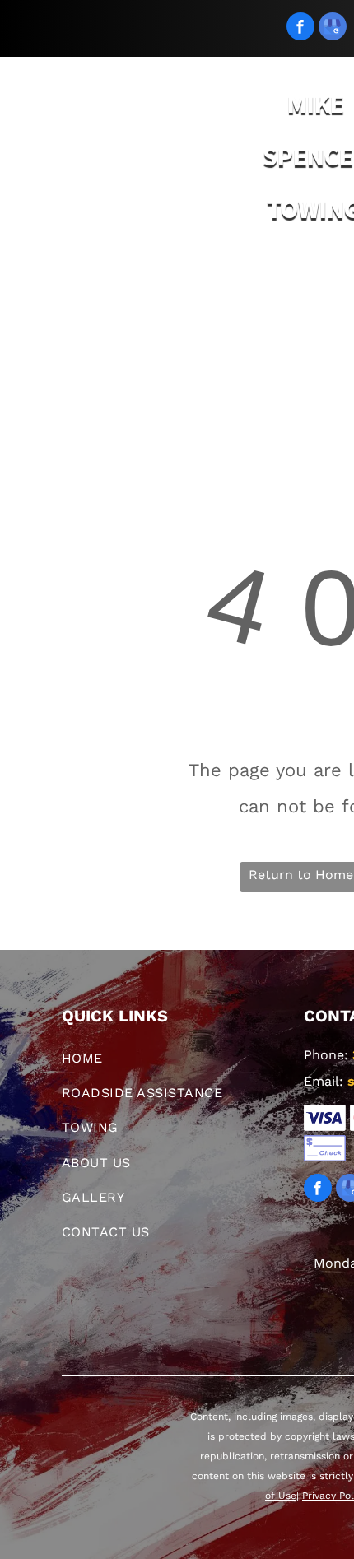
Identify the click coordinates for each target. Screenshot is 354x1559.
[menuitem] (91, 291)
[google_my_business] (333, 28)
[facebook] (300, 28)
